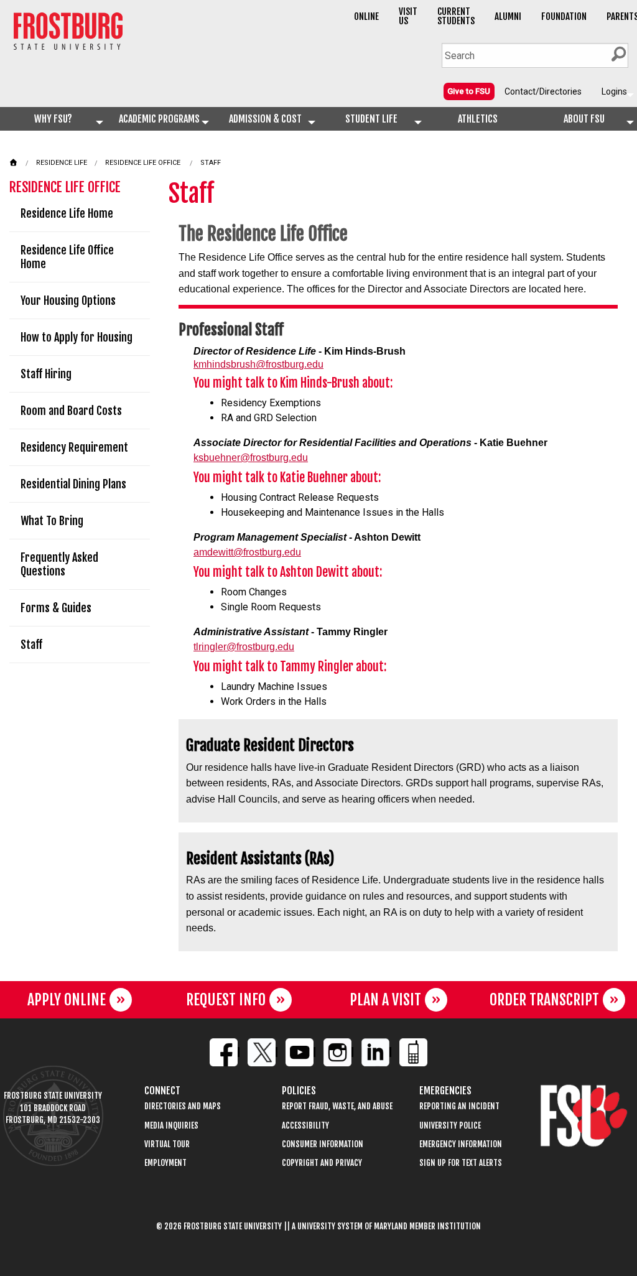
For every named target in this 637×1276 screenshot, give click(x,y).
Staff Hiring (46, 374)
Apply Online (66, 999)
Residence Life (61, 163)
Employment (165, 1163)
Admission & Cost (265, 119)
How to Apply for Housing (77, 337)
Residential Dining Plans (73, 484)
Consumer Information (322, 1144)
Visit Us (408, 16)
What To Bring (52, 521)
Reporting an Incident (459, 1106)
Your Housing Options (68, 300)
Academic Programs (159, 119)
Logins (614, 91)
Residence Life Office (142, 163)
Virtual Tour (167, 1144)
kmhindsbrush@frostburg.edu (258, 364)
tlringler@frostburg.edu (243, 646)
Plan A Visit (385, 999)
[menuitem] (469, 91)
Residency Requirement (74, 447)
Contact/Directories (543, 91)
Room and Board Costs (71, 410)
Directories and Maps (182, 1106)
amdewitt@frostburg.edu (247, 552)
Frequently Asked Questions (59, 564)
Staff (210, 163)
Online (366, 16)
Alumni (508, 16)
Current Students (456, 16)
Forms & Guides (56, 608)
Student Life (371, 119)
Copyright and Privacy (322, 1163)
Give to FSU (468, 91)
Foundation (564, 16)
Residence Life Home (67, 213)
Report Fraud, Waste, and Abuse (337, 1106)
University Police (450, 1125)
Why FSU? (53, 119)
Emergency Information (460, 1144)
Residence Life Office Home (67, 257)
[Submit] (618, 54)
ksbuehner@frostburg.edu (250, 457)
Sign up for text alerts (460, 1163)
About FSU (584, 119)
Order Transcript (544, 999)
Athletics (478, 119)
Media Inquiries (171, 1125)
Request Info (226, 999)
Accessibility (305, 1125)
